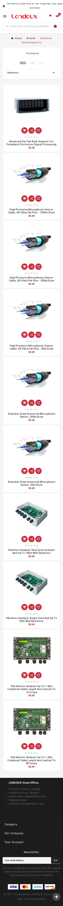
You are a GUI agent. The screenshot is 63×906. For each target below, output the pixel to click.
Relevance (31, 73)
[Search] (55, 26)
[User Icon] (50, 16)
